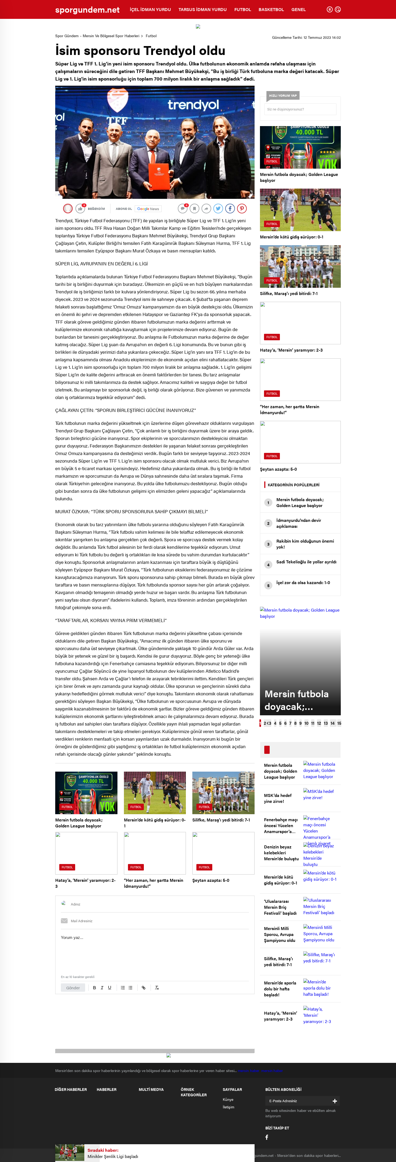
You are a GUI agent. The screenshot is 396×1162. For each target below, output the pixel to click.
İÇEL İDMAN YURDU (150, 9)
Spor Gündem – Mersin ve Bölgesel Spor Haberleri (97, 35)
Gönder (73, 987)
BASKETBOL (271, 9)
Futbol (151, 35)
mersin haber (250, 1070)
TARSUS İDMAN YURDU (203, 9)
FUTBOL (242, 9)
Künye (228, 1099)
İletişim (228, 1106)
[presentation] (267, 723)
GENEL (298, 9)
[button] (260, 723)
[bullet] (130, 987)
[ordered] (123, 987)
